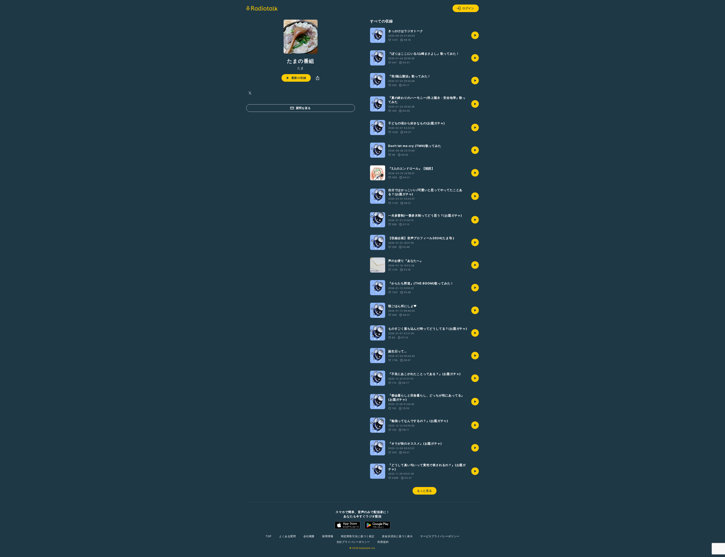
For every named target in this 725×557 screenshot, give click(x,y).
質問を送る (303, 108)
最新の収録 (298, 78)
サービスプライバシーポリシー (439, 536)
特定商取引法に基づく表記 (358, 536)
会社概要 (309, 536)
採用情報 (327, 536)
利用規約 (383, 541)
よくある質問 (287, 536)
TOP (268, 536)
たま (300, 68)
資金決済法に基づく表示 (397, 536)
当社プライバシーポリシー (353, 541)
